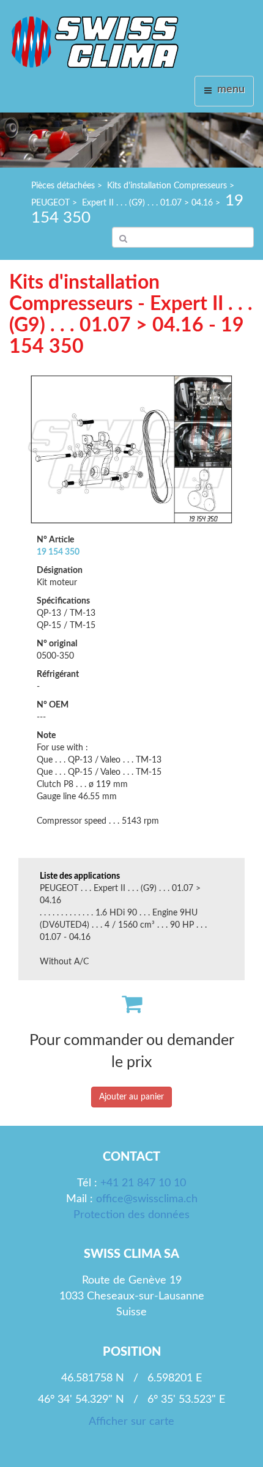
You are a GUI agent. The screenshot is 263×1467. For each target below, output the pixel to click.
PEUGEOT (50, 203)
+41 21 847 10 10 (143, 1183)
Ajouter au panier (131, 1097)
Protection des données (131, 1215)
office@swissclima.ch (147, 1199)
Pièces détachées (63, 186)
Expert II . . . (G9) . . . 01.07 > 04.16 (147, 203)
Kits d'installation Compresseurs (167, 186)
